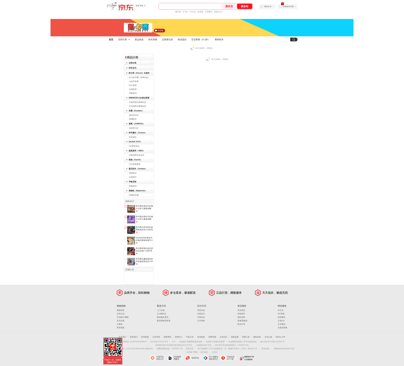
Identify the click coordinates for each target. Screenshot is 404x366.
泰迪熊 (200, 12)
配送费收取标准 (163, 321)
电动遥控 (182, 39)
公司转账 (201, 321)
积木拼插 (152, 39)
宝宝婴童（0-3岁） (200, 39)
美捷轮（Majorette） (138, 191)
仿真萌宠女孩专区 (136, 155)
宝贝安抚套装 (134, 164)
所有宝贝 (132, 68)
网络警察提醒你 (175, 357)
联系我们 (134, 337)
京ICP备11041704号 (159, 342)
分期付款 (201, 317)
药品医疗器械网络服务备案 (190, 342)
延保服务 (281, 317)
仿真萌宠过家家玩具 (137, 102)
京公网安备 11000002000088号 (133, 342)
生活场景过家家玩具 (137, 106)
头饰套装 (133, 89)
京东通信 (281, 324)
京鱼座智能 (282, 328)
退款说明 (241, 317)
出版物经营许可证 (203, 345)
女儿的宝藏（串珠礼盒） (139, 77)
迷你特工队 (134, 128)
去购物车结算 (288, 6)
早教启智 (132, 182)
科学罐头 (133, 137)
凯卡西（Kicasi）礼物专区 (139, 73)
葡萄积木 (219, 39)
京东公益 (268, 337)
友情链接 (201, 337)
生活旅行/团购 (123, 317)
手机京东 (190, 337)
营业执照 (265, 349)
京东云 (215, 352)
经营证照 (189, 349)
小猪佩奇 (208, 12)
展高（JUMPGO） (137, 124)
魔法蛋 (178, 12)
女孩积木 (133, 177)
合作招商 (156, 337)
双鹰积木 (133, 119)
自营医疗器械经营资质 (215, 342)
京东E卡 (281, 321)
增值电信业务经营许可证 (284, 349)
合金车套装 (134, 81)
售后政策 (241, 310)
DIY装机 (281, 314)
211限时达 (161, 314)
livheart (193, 12)
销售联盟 (212, 337)
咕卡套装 (133, 85)
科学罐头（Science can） (137, 133)
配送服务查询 (162, 317)
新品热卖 (139, 39)
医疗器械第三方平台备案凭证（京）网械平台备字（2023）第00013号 (227, 349)
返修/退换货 (242, 321)
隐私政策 (257, 337)
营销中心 (178, 337)
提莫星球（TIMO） (137, 151)
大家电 (119, 324)
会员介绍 (120, 314)
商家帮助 (167, 337)
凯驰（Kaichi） (135, 160)
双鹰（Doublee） (136, 111)
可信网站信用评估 (158, 357)
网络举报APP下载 (228, 357)
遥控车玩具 (134, 115)
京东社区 (223, 337)
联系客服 (120, 328)
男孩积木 (133, 173)
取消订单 (241, 324)
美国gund (218, 12)
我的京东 (268, 6)
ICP (173, 342)
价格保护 (241, 314)
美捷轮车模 (134, 195)
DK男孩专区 (134, 146)
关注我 (160, 30)
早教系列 (133, 93)
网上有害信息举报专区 (211, 357)
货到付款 (201, 310)
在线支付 (201, 314)
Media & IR (280, 337)
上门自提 (161, 310)
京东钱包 (204, 352)
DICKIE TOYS (135, 142)
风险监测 (234, 337)
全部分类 (122, 39)
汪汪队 (185, 12)
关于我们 (122, 337)
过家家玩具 (167, 39)
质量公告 (246, 337)
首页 (111, 39)
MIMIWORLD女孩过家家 (139, 98)
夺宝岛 (280, 310)
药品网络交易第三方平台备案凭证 (242, 342)
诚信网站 (193, 357)
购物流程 (120, 310)
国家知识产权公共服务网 (246, 357)
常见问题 (120, 321)
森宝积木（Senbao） (138, 169)
